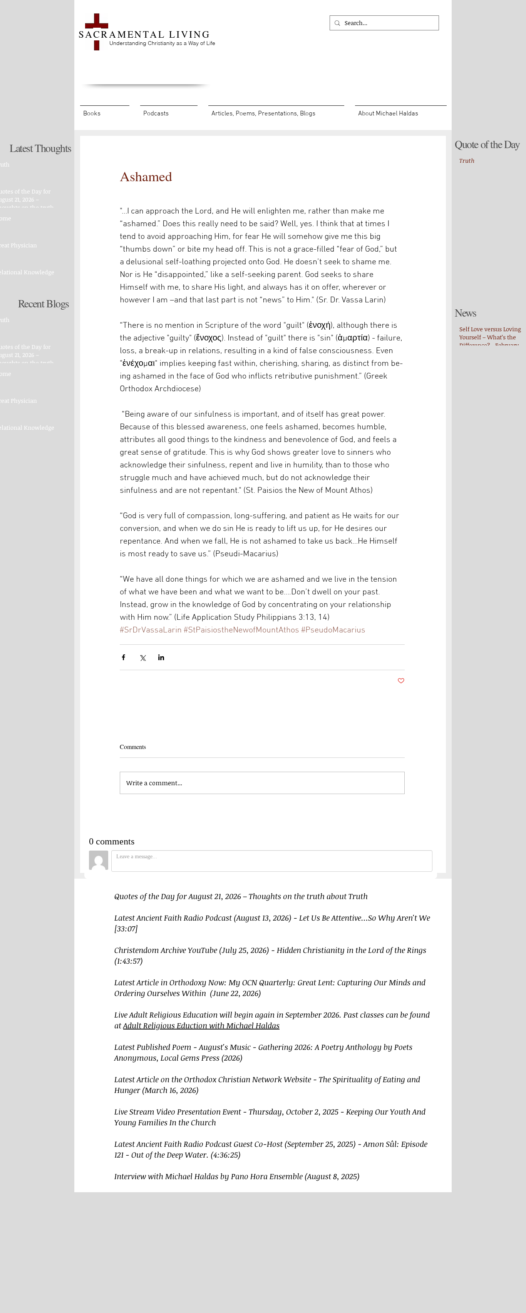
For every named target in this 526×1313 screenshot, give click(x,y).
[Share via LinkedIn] (161, 657)
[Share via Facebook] (123, 657)
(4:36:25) (226, 1154)
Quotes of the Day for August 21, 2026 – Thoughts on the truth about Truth (241, 896)
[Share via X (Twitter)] (142, 657)
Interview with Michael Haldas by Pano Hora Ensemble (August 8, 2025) (237, 1176)
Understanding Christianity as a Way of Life (162, 43)
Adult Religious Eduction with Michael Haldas (201, 1025)
